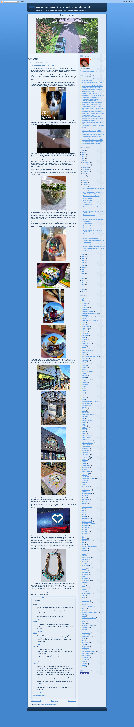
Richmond (85, 480)
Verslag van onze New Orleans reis (92, 89)
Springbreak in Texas (88, 91)
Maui (83, 418)
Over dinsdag (87, 202)
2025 (83, 152)
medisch (84, 599)
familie (84, 561)
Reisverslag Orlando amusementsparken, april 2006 (91, 115)
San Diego (85, 488)
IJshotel (84, 390)
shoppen (84, 629)
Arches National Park (88, 316)
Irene (83, 394)
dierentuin (85, 559)
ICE (83, 388)
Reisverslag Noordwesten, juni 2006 (92, 118)
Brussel (84, 347)
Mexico (84, 422)
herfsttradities (86, 580)
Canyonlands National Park (90, 356)
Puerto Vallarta (86, 471)
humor (83, 586)
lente (83, 595)
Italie (83, 395)
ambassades (85, 531)
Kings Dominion (86, 405)
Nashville (84, 439)
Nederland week (86, 446)
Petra (34, 663)
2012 (83, 271)
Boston (84, 341)
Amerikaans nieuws (87, 311)
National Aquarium (87, 441)
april (84, 180)
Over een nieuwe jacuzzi (90, 236)
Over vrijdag (86, 221)
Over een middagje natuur (90, 238)
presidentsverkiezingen (89, 618)
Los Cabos (85, 412)
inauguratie (85, 587)
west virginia (85, 655)
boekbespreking (86, 540)
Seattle (84, 491)
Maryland (84, 416)
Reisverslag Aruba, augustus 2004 (92, 102)
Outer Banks (85, 465)
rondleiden (85, 627)
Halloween (85, 384)
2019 (83, 256)
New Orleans (85, 454)
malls (83, 597)
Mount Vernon (86, 435)
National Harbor (86, 444)
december (86, 162)
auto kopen (85, 533)
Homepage (54, 701)
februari (85, 184)
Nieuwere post (36, 701)
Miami (83, 424)
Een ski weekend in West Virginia (91, 87)
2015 (83, 265)
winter (83, 661)
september (86, 169)
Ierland (84, 392)
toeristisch (85, 642)
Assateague (85, 326)
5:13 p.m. (40, 692)
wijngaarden (85, 657)
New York (84, 456)
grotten (84, 576)
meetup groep (86, 601)
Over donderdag (87, 198)
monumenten (85, 602)
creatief (84, 554)
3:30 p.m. (40, 662)
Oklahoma (85, 460)
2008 (83, 280)
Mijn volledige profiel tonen (89, 71)
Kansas (84, 397)
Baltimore (84, 331)
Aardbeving (85, 301)
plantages (84, 614)
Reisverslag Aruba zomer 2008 (91, 138)
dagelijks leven (86, 557)
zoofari (84, 666)
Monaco (84, 433)
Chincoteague (86, 363)
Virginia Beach (86, 518)
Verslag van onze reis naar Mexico (92, 84)
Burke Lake (85, 348)
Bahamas (84, 330)
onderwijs (84, 610)
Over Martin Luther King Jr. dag (92, 217)
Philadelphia (85, 467)
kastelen (84, 591)
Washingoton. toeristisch (89, 523)
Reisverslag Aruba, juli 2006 (90, 120)
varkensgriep (86, 646)
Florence (84, 375)
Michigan (84, 426)
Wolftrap (84, 529)
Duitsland (84, 373)
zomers (84, 665)
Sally (34, 621)
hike (83, 584)
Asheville (84, 324)
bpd (83, 542)
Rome (83, 484)
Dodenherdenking (87, 371)
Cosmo (84, 367)
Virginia (84, 516)
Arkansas (84, 318)
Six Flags (84, 497)
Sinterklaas (85, 495)
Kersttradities (86, 403)
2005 (83, 287)
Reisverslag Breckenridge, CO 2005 (92, 104)
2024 (83, 154)
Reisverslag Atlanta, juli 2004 (90, 97)
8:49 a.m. (40, 620)
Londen (84, 411)
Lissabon (84, 409)
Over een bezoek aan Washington (93, 219)
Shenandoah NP (86, 493)
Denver (84, 369)
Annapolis (85, 315)
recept (83, 621)
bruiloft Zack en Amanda (89, 546)
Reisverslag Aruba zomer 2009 (91, 143)
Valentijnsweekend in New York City (92, 86)
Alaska (84, 305)
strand (83, 638)
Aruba (83, 322)
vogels (84, 649)
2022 (83, 159)
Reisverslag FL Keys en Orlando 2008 (93, 134)
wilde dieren (85, 659)
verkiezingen (85, 648)
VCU (83, 510)
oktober (85, 167)
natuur (83, 608)
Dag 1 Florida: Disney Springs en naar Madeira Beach (92, 193)
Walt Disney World (87, 522)
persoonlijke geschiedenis (89, 612)
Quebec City (85, 473)
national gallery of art (88, 606)
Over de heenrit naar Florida (91, 196)
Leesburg (84, 407)
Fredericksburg (86, 379)
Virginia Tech (85, 520)
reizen (83, 623)
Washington (85, 525)
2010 (83, 276)
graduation (85, 574)
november (86, 165)
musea (84, 604)
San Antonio (85, 486)
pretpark (84, 619)
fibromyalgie (85, 565)
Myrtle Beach (86, 437)
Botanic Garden (86, 343)
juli (84, 173)
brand (83, 544)
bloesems (84, 535)
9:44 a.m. (40, 631)
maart (85, 182)
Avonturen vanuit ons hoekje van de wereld (63, 7)
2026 (83, 150)
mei (84, 178)
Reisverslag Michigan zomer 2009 (92, 141)
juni (84, 176)
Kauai (83, 399)
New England (85, 450)
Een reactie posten (39, 695)
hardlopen (85, 578)
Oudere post (72, 701)
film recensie (85, 567)
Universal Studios (87, 507)
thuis (83, 640)
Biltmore (84, 339)
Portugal (84, 469)
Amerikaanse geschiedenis (90, 313)
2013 (83, 269)
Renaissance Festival (88, 478)
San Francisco (86, 490)
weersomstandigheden (88, 651)
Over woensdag (87, 200)
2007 (83, 282)
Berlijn (83, 337)
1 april (83, 298)
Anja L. (35, 633)
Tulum (83, 505)
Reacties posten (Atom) (48, 704)
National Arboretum (87, 443)
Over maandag (87, 204)
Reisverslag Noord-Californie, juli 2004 (93, 95)
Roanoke (84, 482)
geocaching (85, 572)
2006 (83, 284)
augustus (86, 171)
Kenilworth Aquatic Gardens (90, 401)
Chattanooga (85, 360)
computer (84, 550)
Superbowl (85, 501)
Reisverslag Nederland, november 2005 (93, 113)
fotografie (84, 570)
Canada (84, 352)
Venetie (84, 512)
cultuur (84, 555)
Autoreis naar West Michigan (90, 93)
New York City (86, 458)
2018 (83, 258)
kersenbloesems (87, 593)
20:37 (43, 597)
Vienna (84, 514)
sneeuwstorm (86, 633)
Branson (84, 345)
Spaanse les (85, 499)
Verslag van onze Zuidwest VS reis (92, 82)
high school (85, 582)
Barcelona (85, 335)
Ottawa (84, 463)
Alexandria (85, 307)
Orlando (84, 461)
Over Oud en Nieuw (88, 250)
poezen (84, 616)
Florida (84, 377)
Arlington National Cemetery (90, 320)
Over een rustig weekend (90, 206)
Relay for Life (86, 476)
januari (85, 186)
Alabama (84, 303)
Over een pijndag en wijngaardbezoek (94, 246)
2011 (83, 274)
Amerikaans (85, 309)
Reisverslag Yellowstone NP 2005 (92, 106)
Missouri (84, 429)
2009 (83, 278)
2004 (83, 289)
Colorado (84, 365)
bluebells (84, 539)
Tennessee (85, 503)
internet (84, 589)
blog (83, 537)
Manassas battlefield (88, 414)
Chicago (84, 362)
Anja (34, 646)
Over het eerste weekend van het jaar (94, 248)
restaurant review (87, 625)
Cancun (84, 354)
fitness (84, 569)
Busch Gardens (86, 350)
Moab (83, 431)
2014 (83, 267)
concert (84, 552)
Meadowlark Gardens (88, 420)
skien (83, 631)
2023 (83, 156)
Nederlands (85, 448)
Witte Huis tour (86, 527)
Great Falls (85, 382)
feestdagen (85, 563)
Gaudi (83, 380)
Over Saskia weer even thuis (43, 65)
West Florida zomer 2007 (89, 129)
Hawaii (84, 386)
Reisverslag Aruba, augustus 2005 (92, 111)
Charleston (85, 358)
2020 (83, 254)
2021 (83, 161)
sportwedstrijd (86, 636)
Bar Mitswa (85, 333)
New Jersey (85, 452)
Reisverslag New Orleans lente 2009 (92, 140)
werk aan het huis (87, 653)
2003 (83, 291)
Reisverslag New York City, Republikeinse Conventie (90, 99)
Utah (83, 508)
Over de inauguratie (89, 215)
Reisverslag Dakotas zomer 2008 (91, 136)
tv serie (84, 644)
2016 (83, 263)
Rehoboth (84, 475)
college (84, 548)
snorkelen (85, 634)
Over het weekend (88, 233)
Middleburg (85, 428)
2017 (83, 260)
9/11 (83, 300)
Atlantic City (85, 328)
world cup (84, 663)
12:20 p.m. (40, 644)
